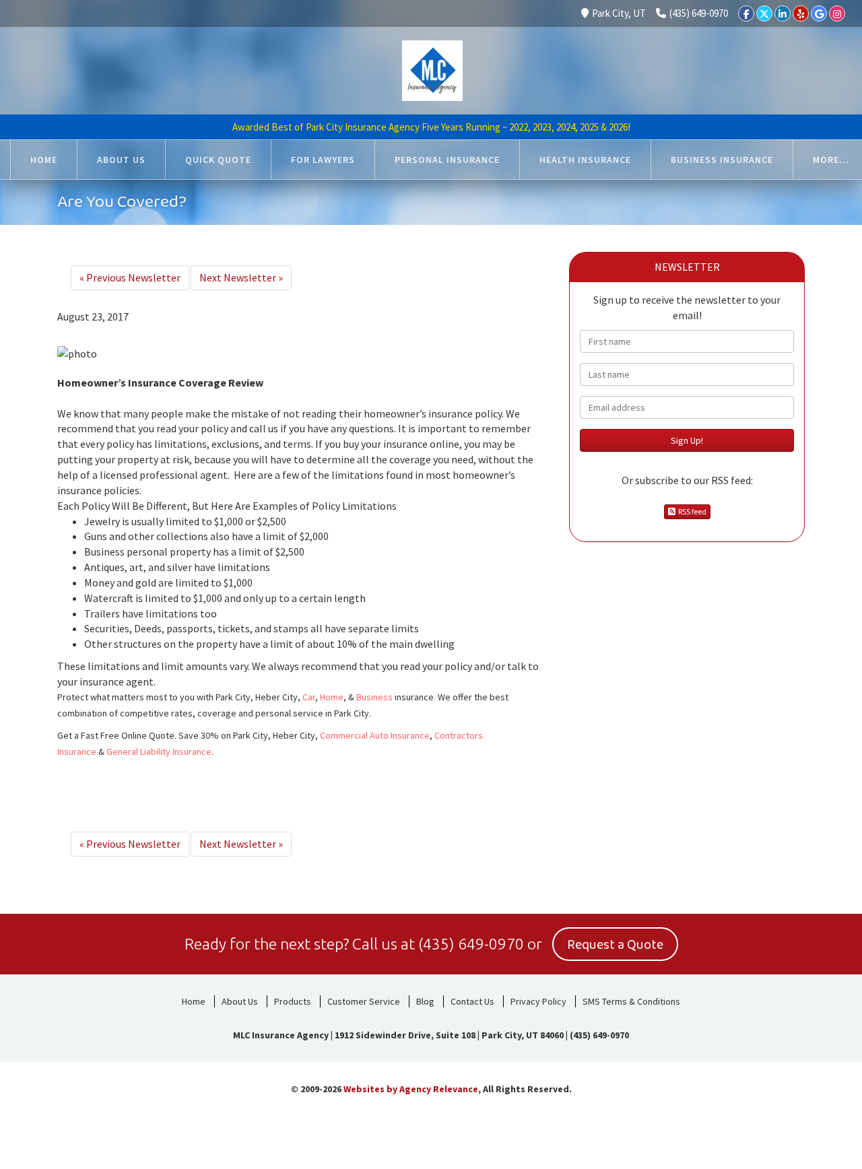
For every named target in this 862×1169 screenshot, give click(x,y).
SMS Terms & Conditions (631, 1001)
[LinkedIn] (782, 13)
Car (308, 697)
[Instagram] (837, 13)
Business (374, 697)
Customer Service (363, 1001)
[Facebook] (746, 13)
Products (292, 1001)
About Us (240, 1001)
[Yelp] (801, 13)
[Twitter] (764, 13)
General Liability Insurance (158, 751)
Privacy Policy (538, 1001)
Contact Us (472, 1001)
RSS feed (690, 511)
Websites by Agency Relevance (410, 1089)
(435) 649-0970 (698, 13)
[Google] (819, 13)
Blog (425, 1001)
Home (331, 697)
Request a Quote (615, 945)
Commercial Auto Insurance (375, 735)
